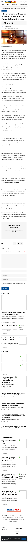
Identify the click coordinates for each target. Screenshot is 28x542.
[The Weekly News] (10, 1)
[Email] (7, 23)
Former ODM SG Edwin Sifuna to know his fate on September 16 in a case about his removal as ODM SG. (14, 427)
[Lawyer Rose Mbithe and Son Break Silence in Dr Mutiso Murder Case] (23, 341)
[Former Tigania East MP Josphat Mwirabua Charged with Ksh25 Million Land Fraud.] (23, 494)
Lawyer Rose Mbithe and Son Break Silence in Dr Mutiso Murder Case (8, 339)
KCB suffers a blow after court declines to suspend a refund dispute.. (9, 441)
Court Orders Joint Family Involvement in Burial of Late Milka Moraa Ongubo (8, 458)
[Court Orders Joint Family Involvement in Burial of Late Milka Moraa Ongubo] (23, 460)
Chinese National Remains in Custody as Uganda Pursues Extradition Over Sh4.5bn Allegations (7, 379)
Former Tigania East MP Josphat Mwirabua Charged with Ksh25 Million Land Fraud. (9, 492)
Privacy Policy (17, 538)
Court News (4, 10)
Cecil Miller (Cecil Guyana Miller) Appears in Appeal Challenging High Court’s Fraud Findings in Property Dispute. (9, 476)
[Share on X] (5, 23)
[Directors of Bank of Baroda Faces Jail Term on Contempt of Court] (14, 302)
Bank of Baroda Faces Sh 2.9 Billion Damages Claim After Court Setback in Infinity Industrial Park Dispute (13, 394)
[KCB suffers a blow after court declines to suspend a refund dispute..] (23, 443)
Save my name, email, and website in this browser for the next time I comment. (14, 284)
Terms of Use (6, 539)
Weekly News (7, 516)
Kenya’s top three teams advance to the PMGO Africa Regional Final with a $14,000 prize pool (12, 404)
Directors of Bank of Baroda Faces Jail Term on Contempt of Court (13, 313)
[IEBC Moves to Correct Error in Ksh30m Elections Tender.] (23, 328)
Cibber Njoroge (8, 26)
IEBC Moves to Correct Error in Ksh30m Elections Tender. (9, 326)
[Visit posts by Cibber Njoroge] (3, 27)
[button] (24, 539)
